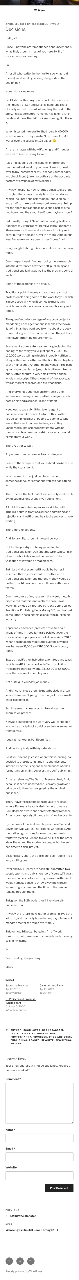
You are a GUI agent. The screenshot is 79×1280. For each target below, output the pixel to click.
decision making (23, 1033)
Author (16, 1030)
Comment (13, 1079)
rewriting (63, 1040)
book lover (32, 1030)
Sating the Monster (17, 985)
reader (34, 1040)
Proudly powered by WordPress (24, 1271)
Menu (41, 10)
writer (16, 1043)
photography (21, 1037)
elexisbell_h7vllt (46, 24)
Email (10, 1148)
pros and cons (60, 1037)
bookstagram (52, 1030)
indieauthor (46, 1033)
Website (11, 1167)
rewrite (48, 1040)
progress (40, 1037)
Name (10, 1130)
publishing (19, 1040)
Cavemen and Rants (52, 985)
